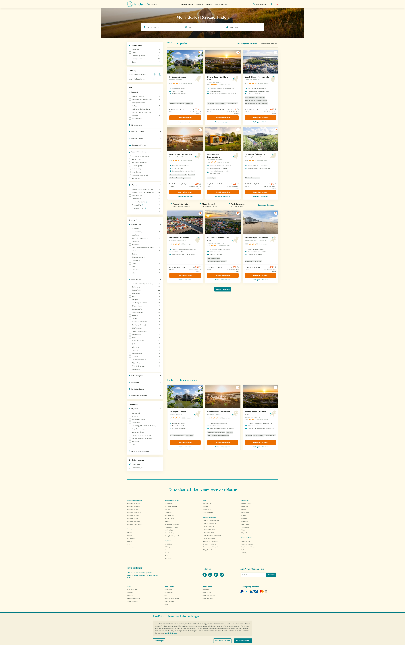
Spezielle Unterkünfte (209, 517)
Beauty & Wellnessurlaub (172, 536)
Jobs (166, 595)
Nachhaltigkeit (169, 592)
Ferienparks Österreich (133, 506)
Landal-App (205, 589)
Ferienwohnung (245, 503)
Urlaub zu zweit (169, 518)
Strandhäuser (245, 524)
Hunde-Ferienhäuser (209, 538)
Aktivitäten (244, 553)
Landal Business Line (208, 595)
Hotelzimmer (245, 512)
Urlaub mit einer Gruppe (172, 524)
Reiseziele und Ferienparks (134, 500)
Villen (243, 530)
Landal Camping (207, 592)
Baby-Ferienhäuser (208, 532)
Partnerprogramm (169, 601)
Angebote (209, 4)
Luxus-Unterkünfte (208, 526)
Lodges (243, 515)
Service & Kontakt (221, 4)
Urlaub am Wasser (208, 512)
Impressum (130, 595)
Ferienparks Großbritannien (134, 524)
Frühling (167, 547)
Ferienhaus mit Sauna (209, 523)
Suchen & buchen (187, 4)
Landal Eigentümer (207, 598)
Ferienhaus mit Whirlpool (210, 547)
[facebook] (204, 576)
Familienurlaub (169, 503)
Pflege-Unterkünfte (208, 550)
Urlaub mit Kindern (246, 538)
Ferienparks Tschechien (133, 521)
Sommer (167, 550)
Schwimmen (130, 547)
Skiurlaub (129, 532)
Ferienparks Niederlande (134, 512)
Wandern (129, 541)
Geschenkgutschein (132, 601)
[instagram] (210, 576)
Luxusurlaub (168, 512)
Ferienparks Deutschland (134, 503)
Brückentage (168, 559)
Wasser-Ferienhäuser (247, 533)
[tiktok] (216, 576)
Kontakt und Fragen (132, 589)
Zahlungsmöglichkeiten (133, 598)
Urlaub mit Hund (169, 515)
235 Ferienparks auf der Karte (247, 44)
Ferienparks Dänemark (133, 515)
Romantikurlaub (169, 533)
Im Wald (205, 506)
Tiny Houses (245, 527)
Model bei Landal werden (172, 598)
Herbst (167, 553)
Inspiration (199, 4)
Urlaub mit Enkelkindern (248, 547)
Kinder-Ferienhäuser (209, 529)
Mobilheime (244, 521)
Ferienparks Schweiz (133, 509)
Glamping (167, 509)
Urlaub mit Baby (245, 541)
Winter (167, 556)
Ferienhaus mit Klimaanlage (211, 520)
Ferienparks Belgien (132, 518)
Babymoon (168, 521)
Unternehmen (169, 589)
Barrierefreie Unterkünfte (210, 541)
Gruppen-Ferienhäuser (209, 544)
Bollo (242, 550)
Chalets (243, 509)
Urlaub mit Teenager (247, 544)
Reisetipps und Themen (172, 500)
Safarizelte (244, 518)
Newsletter (130, 592)
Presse (166, 604)
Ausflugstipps (169, 530)
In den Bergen (207, 509)
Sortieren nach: (265, 44)
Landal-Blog (168, 544)
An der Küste (207, 503)
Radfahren (129, 535)
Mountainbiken (131, 538)
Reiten (128, 544)
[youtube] (222, 576)
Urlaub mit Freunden (171, 506)
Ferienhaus (244, 506)
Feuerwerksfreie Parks (171, 527)
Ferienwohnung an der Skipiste (212, 535)
